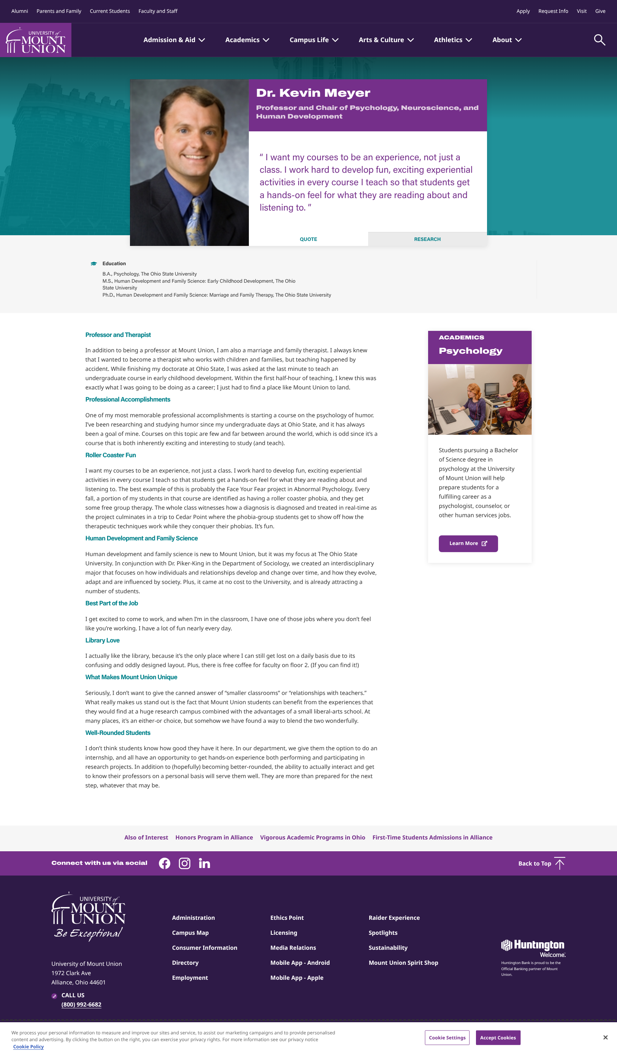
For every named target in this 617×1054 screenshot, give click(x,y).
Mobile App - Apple (296, 978)
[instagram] (184, 863)
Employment (190, 978)
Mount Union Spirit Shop (403, 963)
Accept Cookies (498, 1037)
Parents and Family (59, 11)
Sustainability (388, 948)
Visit (582, 11)
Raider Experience (394, 918)
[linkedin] (204, 863)
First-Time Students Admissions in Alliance (432, 837)
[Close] (605, 1037)
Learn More (464, 543)
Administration (193, 918)
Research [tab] (427, 239)
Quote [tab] (308, 239)
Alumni (19, 11)
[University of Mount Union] (35, 40)
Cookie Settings (447, 1037)
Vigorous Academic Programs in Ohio (312, 837)
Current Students (110, 11)
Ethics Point (287, 918)
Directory (185, 963)
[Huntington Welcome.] (533, 948)
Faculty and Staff (158, 11)
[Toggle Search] (600, 40)
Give (600, 11)
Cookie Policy (28, 1046)
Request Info (553, 11)
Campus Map (190, 933)
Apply (523, 11)
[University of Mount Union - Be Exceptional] (88, 917)
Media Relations (293, 948)
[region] (308, 1038)
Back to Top (534, 863)
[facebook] (164, 863)
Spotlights (383, 933)
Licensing (283, 933)
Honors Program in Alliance (214, 837)
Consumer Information (204, 948)
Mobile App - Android (300, 963)
